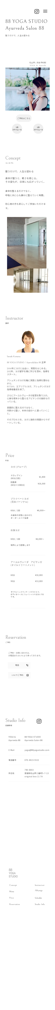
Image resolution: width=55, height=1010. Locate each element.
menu (45, 11)
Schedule (38, 898)
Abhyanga (38, 890)
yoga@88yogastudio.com (37, 750)
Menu (11, 891)
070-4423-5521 (32, 760)
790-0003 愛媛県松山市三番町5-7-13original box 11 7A (37, 773)
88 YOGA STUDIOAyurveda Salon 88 (34, 738)
